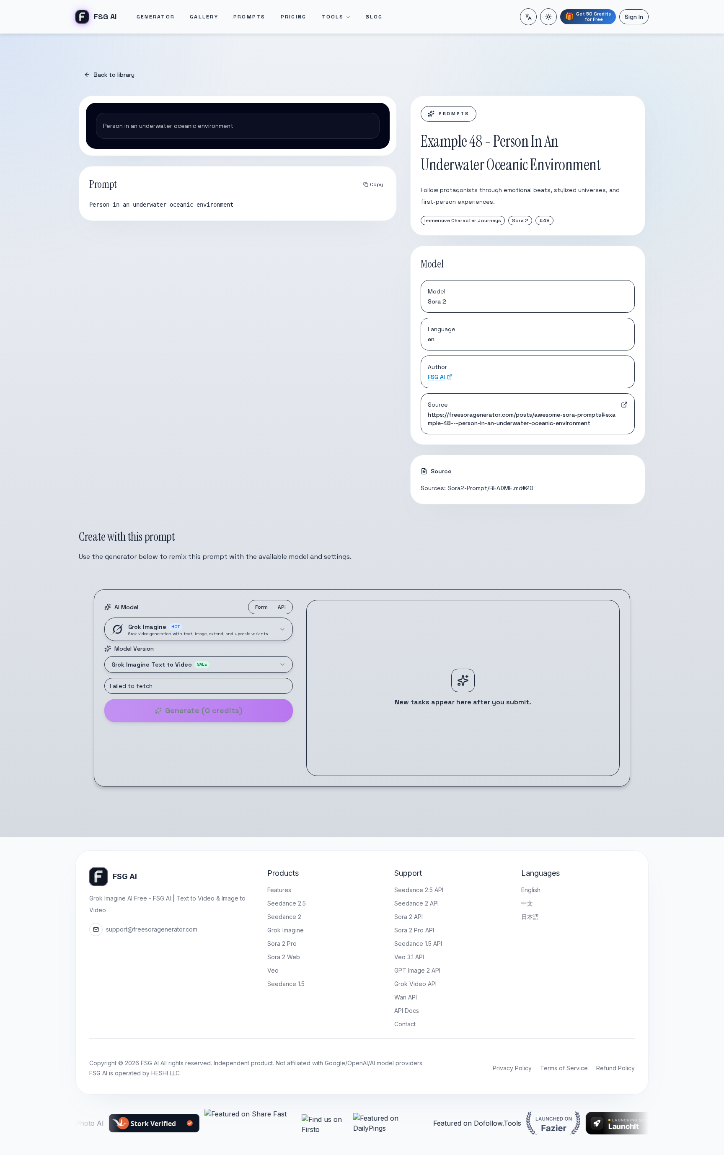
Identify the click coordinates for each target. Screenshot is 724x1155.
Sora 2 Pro (282, 943)
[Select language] (528, 16)
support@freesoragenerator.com (151, 929)
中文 (527, 903)
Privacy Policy (512, 1068)
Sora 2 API (408, 916)
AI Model (126, 607)
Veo (273, 970)
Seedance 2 (284, 916)
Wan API (405, 997)
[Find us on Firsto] (283, 1123)
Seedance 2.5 (286, 903)
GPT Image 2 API (417, 970)
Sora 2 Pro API (414, 930)
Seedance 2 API (416, 903)
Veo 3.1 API (409, 956)
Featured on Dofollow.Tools (435, 1123)
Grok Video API (415, 983)
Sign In (634, 17)
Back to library (114, 74)
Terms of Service (564, 1068)
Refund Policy (615, 1068)
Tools (332, 16)
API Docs (406, 1010)
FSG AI (436, 377)
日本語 (530, 916)
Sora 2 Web (283, 956)
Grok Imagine (285, 930)
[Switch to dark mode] (548, 16)
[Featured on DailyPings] (348, 1123)
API (282, 607)
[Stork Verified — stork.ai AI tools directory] (112, 1123)
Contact (405, 1024)
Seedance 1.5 (286, 983)
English (530, 889)
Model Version (134, 648)
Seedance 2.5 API (418, 889)
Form (261, 607)
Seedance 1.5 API (418, 943)
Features (279, 889)
